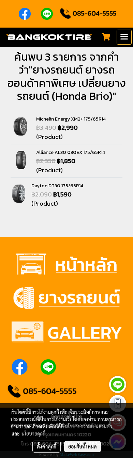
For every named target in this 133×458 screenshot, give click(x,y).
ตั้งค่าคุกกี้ (46, 446)
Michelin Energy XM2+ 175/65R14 (71, 119)
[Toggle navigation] (124, 37)
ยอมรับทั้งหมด (82, 446)
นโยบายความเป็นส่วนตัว (88, 426)
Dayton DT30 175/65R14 (57, 185)
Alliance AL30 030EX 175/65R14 (70, 152)
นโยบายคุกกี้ (33, 433)
